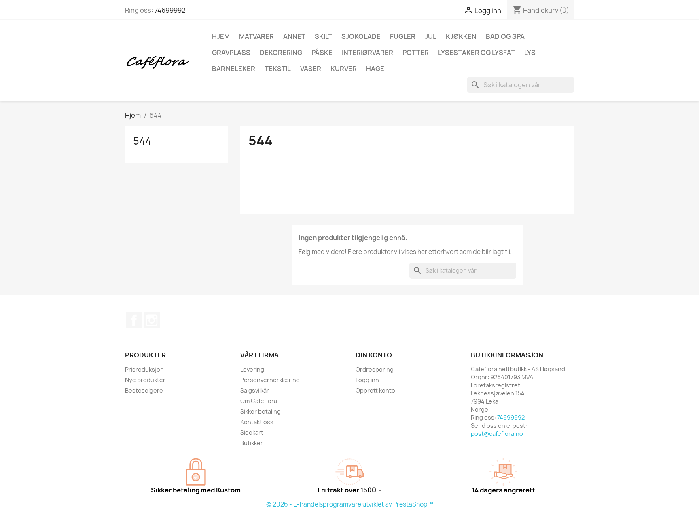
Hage (375, 68)
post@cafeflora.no (497, 433)
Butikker (251, 443)
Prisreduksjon (144, 369)
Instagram (152, 320)
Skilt (323, 36)
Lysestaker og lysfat (476, 52)
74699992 (170, 10)
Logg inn (367, 380)
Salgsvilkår (254, 390)
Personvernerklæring (270, 380)
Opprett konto (375, 390)
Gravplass (231, 52)
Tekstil (278, 68)
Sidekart (251, 432)
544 (142, 141)
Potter (415, 52)
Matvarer (256, 36)
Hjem (221, 36)
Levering (252, 369)
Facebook (134, 320)
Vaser (310, 68)
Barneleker (233, 68)
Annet (294, 36)
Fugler (402, 36)
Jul (430, 36)
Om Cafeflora (258, 401)
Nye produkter (145, 380)
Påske (322, 52)
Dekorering (281, 52)
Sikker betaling (260, 411)
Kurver (343, 68)
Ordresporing (375, 369)
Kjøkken (461, 36)
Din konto (374, 355)
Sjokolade (361, 36)
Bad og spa (505, 36)
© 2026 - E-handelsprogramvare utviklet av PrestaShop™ (349, 504)
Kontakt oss (256, 422)
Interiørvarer (367, 52)
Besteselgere (144, 390)
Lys (530, 52)
